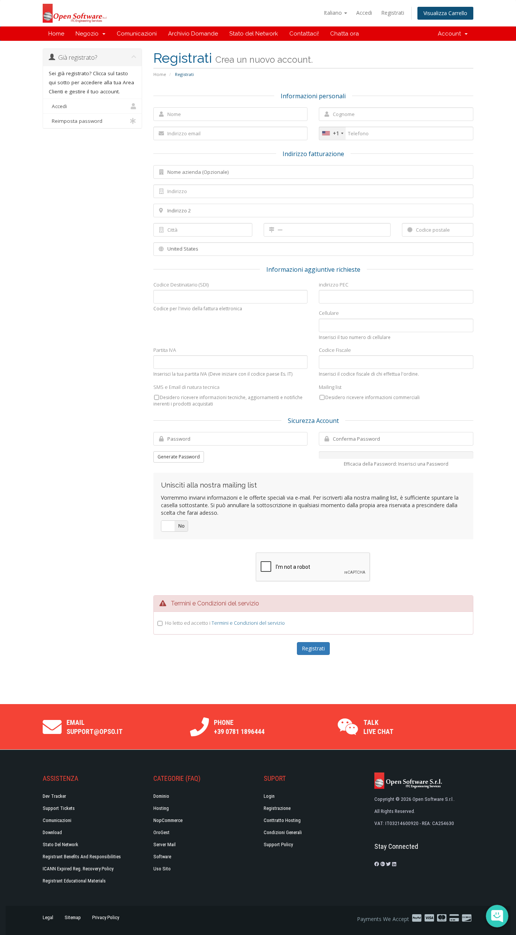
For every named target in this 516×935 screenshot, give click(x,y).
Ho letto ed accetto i (225, 622)
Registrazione (277, 808)
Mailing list (330, 387)
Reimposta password (75, 121)
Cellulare (329, 313)
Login (269, 796)
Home (56, 33)
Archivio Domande (193, 33)
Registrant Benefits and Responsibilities (82, 856)
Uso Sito (162, 869)
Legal (48, 917)
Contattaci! (304, 33)
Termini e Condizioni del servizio (248, 622)
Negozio (89, 33)
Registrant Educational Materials (74, 881)
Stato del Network (253, 33)
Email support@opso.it (94, 726)
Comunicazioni (137, 33)
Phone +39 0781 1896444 (239, 726)
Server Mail (164, 844)
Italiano (333, 12)
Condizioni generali (283, 832)
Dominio (161, 796)
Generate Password (179, 457)
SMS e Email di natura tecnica (186, 387)
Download (52, 832)
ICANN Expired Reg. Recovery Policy (78, 869)
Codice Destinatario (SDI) (181, 284)
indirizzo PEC (333, 284)
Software (162, 856)
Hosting (161, 808)
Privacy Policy (105, 917)
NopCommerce (167, 820)
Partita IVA (164, 350)
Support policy (278, 844)
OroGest (161, 832)
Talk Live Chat (378, 726)
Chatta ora (344, 33)
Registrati (392, 12)
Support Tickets (59, 808)
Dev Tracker (54, 796)
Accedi (364, 12)
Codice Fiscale (335, 350)
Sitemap (73, 917)
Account (451, 33)
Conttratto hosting (282, 820)
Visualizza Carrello (445, 13)
